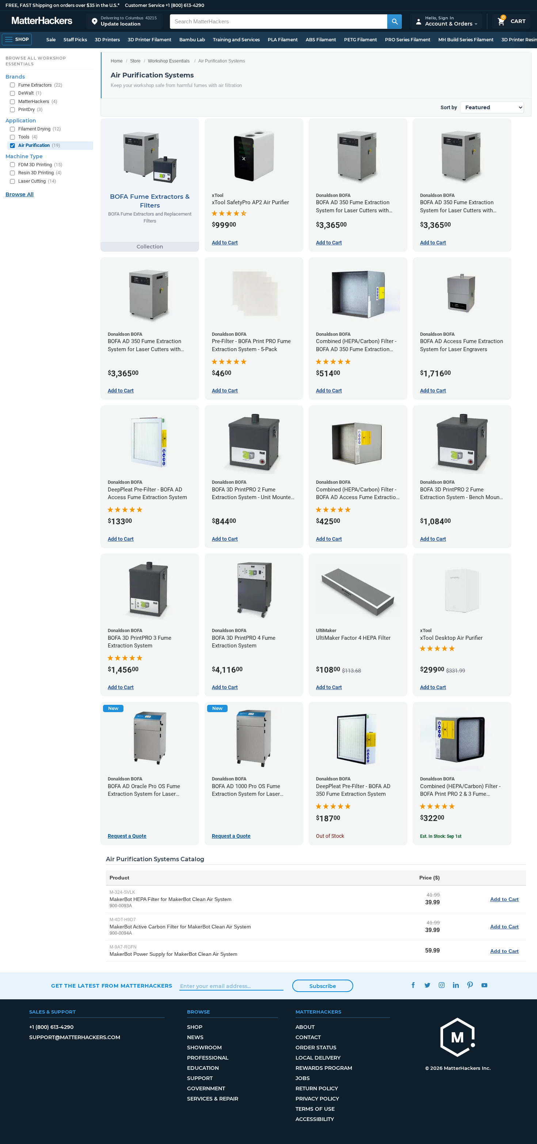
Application (20, 120)
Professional (207, 1057)
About (305, 1027)
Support (200, 1078)
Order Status (316, 1047)
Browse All (19, 194)
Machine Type (24, 156)
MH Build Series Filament (466, 39)
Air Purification (39, 145)
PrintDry (30, 109)
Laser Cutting (37, 180)
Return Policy (317, 1088)
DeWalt (30, 93)
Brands (15, 76)
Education (203, 1068)
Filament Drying (39, 129)
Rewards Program (324, 1068)
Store (135, 61)
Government (206, 1088)
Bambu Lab (192, 39)
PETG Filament (360, 39)
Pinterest (470, 984)
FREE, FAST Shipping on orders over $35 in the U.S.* (62, 5)
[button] (124, 21)
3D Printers (107, 39)
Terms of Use (315, 1109)
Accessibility (315, 1119)
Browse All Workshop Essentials (35, 61)
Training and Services (236, 39)
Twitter (427, 984)
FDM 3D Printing (40, 164)
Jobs (303, 1078)
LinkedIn (455, 984)
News (195, 1037)
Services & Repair (212, 1098)
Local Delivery (318, 1057)
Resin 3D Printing (40, 172)
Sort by (449, 107)
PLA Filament (283, 39)
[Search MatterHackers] (394, 21)
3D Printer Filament (149, 39)
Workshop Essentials (169, 61)
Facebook (413, 984)
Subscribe (322, 986)
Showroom (204, 1047)
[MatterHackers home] (42, 21)
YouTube (484, 984)
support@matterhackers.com (74, 1037)
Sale (51, 39)
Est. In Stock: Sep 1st (440, 836)
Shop (194, 1027)
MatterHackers (37, 101)
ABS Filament (321, 39)
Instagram (441, 984)
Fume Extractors (40, 84)
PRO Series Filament (407, 39)
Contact (308, 1037)
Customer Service (144, 5)
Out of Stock (330, 836)
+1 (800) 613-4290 (184, 5)
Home (117, 61)
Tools (28, 137)
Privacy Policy (317, 1098)
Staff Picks (75, 39)
